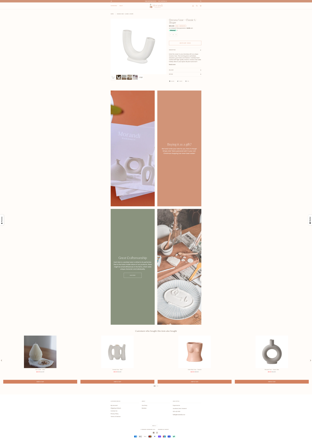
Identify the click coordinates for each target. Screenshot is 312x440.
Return (171, 74)
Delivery (171, 70)
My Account (114, 405)
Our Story (133, 275)
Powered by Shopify (163, 429)
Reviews (144, 408)
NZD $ (153, 425)
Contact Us (114, 411)
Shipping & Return (116, 408)
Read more (172, 64)
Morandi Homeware (147, 429)
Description (172, 49)
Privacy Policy (114, 414)
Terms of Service (115, 416)
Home (112, 13)
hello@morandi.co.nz (179, 414)
